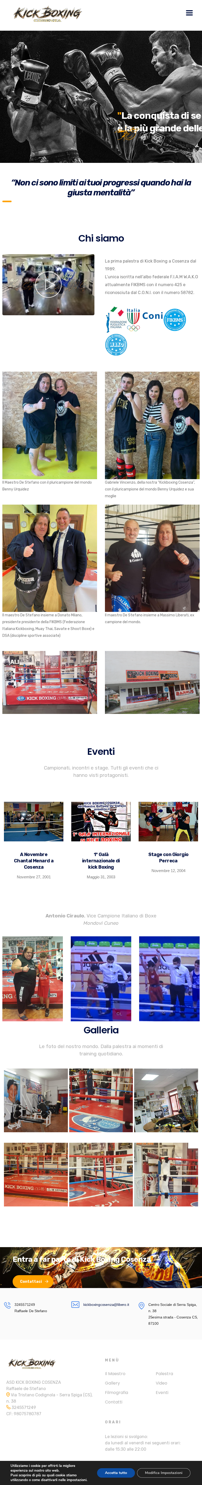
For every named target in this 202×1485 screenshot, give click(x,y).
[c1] (101, 1100)
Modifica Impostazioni (164, 1472)
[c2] (101, 1174)
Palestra (164, 1374)
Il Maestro (115, 1374)
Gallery (112, 1383)
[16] (166, 1100)
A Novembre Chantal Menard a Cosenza (33, 861)
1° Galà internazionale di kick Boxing (101, 861)
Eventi (162, 1393)
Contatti (113, 1402)
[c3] (166, 1174)
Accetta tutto (116, 1472)
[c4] (36, 1174)
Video (161, 1383)
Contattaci (31, 1281)
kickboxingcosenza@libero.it (106, 1304)
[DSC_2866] (36, 1100)
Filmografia (116, 1393)
